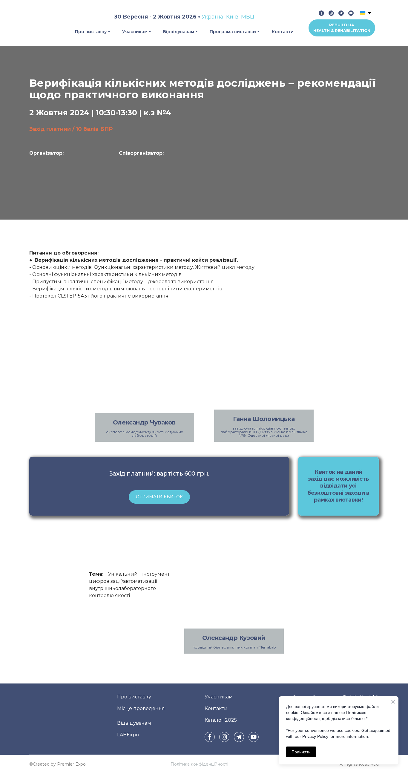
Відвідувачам (178, 31)
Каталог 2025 (221, 720)
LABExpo (128, 734)
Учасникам (135, 31)
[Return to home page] (40, 23)
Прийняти (301, 752)
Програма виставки (233, 31)
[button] (321, 13)
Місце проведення (141, 708)
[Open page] (69, 176)
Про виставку (91, 31)
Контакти (283, 31)
